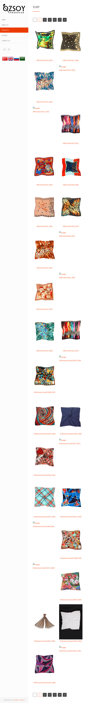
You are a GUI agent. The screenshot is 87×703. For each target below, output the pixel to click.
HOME (4, 19)
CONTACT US (6, 40)
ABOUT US (5, 25)
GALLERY (4, 35)
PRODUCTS (5, 30)
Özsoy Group (19, 700)
